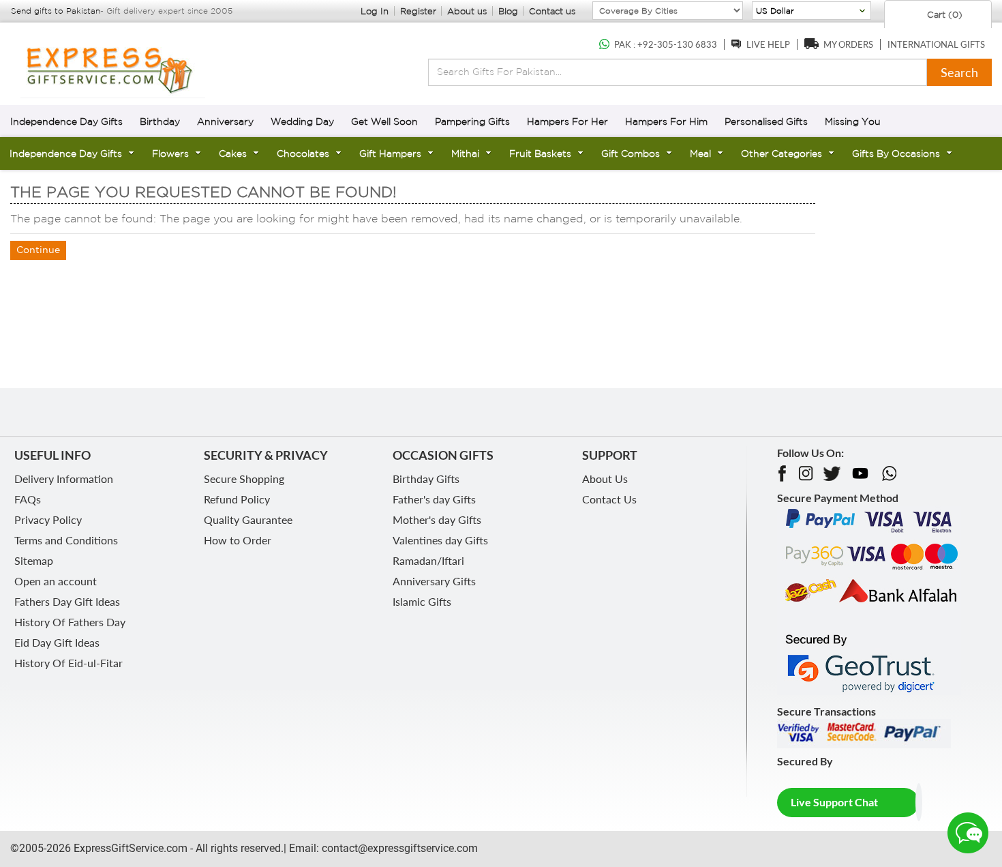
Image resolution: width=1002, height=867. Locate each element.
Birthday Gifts (426, 478)
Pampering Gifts (472, 121)
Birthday (160, 121)
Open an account (55, 580)
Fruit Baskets (540, 153)
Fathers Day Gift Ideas (67, 601)
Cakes (233, 153)
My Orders (848, 44)
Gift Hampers (390, 153)
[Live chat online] (967, 832)
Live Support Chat (834, 801)
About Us (605, 478)
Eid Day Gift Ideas (57, 642)
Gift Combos (630, 153)
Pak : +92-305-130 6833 (665, 44)
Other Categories (781, 153)
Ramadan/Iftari (428, 560)
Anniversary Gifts (434, 580)
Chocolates (303, 153)
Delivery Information (63, 478)
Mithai (465, 153)
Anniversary (225, 121)
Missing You (853, 121)
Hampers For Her (567, 121)
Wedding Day (302, 121)
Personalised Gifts (766, 121)
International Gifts (936, 44)
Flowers (170, 153)
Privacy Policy (48, 519)
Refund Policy (237, 499)
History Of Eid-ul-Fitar (68, 662)
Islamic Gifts (422, 601)
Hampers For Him (666, 121)
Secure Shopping (244, 478)
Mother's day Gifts (437, 519)
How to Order (237, 539)
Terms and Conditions (66, 539)
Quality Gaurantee (248, 519)
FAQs (27, 499)
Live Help (768, 44)
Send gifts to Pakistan (55, 10)
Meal (700, 153)
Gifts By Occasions (896, 153)
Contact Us (609, 499)
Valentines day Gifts (440, 539)
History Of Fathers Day (69, 621)
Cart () (943, 15)
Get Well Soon (384, 121)
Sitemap (33, 560)
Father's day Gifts (434, 499)
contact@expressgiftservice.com (398, 848)
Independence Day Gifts (66, 121)
